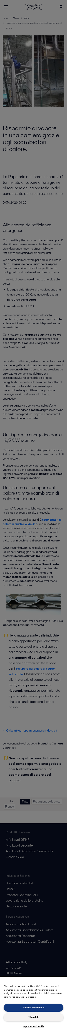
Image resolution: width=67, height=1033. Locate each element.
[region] (33, 1004)
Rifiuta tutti (33, 1017)
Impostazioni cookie (33, 1026)
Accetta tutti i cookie (33, 1007)
